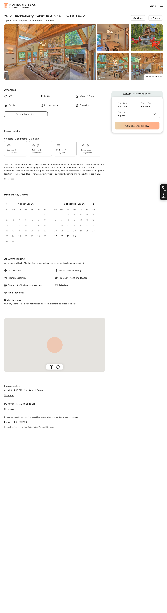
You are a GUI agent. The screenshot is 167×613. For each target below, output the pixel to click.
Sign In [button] (153, 6)
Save (157, 18)
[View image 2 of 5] (113, 37)
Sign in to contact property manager (63, 417)
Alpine (41, 427)
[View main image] (50, 52)
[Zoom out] (58, 367)
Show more (9, 179)
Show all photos (154, 76)
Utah (36, 427)
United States (27, 427)
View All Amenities (26, 114)
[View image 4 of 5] (113, 66)
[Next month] (93, 204)
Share (140, 18)
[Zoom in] (51, 367)
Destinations (15, 427)
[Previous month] (6, 204)
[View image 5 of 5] (147, 66)
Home (6, 427)
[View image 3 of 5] (147, 37)
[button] (74, 230)
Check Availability (137, 125)
